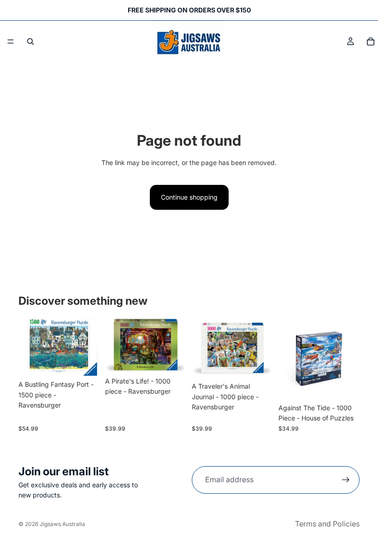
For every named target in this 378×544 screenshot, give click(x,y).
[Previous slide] (115, 345)
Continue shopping (189, 197)
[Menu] (10, 41)
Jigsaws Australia (62, 523)
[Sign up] (345, 480)
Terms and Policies (327, 523)
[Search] (30, 41)
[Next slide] (176, 345)
